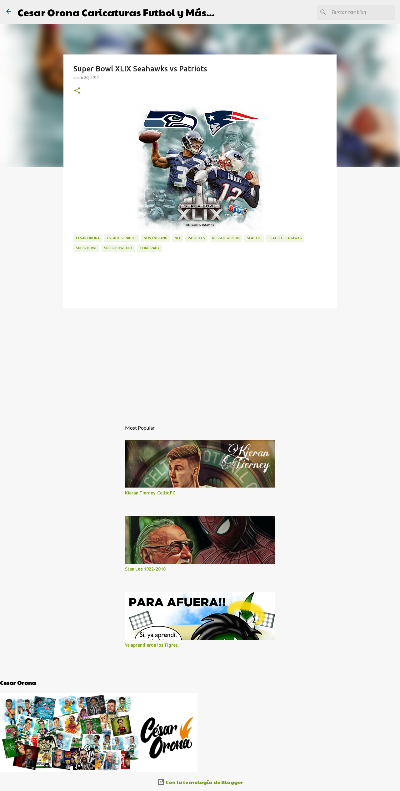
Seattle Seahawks (285, 238)
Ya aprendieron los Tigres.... (153, 645)
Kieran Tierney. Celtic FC (150, 492)
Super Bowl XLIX (118, 248)
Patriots (196, 238)
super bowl (86, 248)
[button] (77, 91)
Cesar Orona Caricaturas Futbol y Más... (116, 12)
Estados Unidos (122, 238)
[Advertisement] (200, 361)
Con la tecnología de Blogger (204, 782)
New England (156, 238)
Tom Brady (150, 248)
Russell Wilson (226, 238)
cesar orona (88, 238)
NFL (178, 238)
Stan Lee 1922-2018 (145, 568)
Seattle (254, 238)
